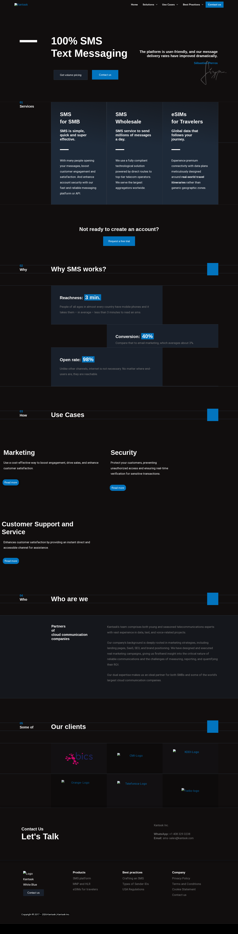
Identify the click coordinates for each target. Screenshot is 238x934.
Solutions (148, 4)
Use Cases (168, 4)
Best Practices (191, 4)
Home (134, 4)
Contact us (214, 4)
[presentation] (155, 5)
